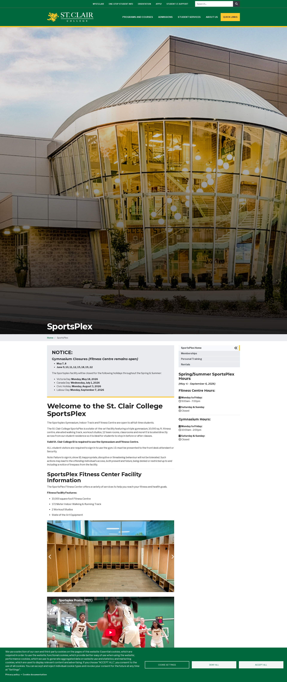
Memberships (189, 353)
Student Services (189, 17)
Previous (49, 556)
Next (172, 556)
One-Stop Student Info (121, 4)
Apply (159, 4)
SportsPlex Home (191, 347)
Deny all (214, 665)
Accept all (261, 665)
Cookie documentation (35, 674)
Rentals (185, 364)
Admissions (165, 17)
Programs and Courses (137, 17)
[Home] (71, 17)
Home (50, 337)
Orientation (144, 4)
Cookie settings (167, 665)
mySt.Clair (98, 4)
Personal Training (191, 359)
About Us (212, 17)
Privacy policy (12, 674)
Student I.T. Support (177, 4)
